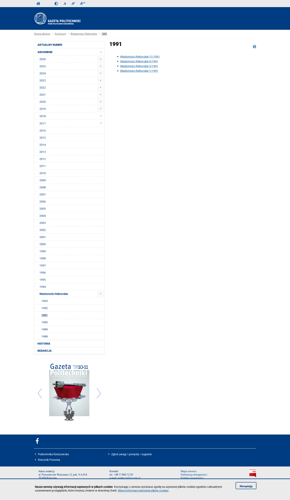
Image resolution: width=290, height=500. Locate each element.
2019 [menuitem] (42, 109)
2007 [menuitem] (42, 194)
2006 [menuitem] (42, 201)
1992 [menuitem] (44, 308)
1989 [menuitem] (44, 329)
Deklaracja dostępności (194, 474)
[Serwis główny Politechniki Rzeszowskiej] (38, 3)
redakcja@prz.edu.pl (129, 478)
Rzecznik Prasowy (49, 460)
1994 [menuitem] (42, 287)
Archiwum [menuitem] (44, 52)
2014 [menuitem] (42, 145)
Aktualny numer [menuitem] (49, 44)
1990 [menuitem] (44, 322)
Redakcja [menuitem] (44, 350)
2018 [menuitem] (42, 116)
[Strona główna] (57, 18)
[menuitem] (100, 59)
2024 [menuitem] (42, 73)
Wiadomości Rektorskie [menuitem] (53, 294)
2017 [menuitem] (42, 123)
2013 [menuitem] (42, 152)
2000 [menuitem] (42, 244)
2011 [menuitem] (42, 166)
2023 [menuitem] (42, 80)
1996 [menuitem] (42, 272)
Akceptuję (246, 486)
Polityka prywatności (192, 478)
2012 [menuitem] (42, 159)
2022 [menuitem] (42, 87)
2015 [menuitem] (42, 137)
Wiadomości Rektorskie (83, 34)
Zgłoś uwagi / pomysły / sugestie (131, 454)
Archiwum (60, 34)
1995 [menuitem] (42, 279)
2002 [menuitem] (42, 230)
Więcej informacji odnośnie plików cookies (143, 490)
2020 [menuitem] (42, 102)
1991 (104, 34)
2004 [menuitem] (42, 216)
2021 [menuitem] (42, 94)
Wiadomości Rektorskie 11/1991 (140, 56)
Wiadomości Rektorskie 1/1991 (139, 71)
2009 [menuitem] (42, 180)
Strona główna (42, 34)
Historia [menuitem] (43, 343)
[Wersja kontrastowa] (57, 3)
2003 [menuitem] (42, 223)
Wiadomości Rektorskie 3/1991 (139, 66)
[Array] (69, 392)
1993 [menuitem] (44, 301)
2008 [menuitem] (42, 187)
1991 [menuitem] (44, 315)
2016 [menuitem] (42, 130)
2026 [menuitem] (42, 59)
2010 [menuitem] (42, 173)
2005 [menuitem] (42, 208)
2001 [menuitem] (42, 237)
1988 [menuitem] (44, 336)
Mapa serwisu (188, 471)
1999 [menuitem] (42, 251)
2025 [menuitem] (42, 66)
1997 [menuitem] (42, 265)
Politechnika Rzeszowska (53, 454)
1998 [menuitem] (42, 258)
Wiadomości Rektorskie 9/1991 (139, 61)
